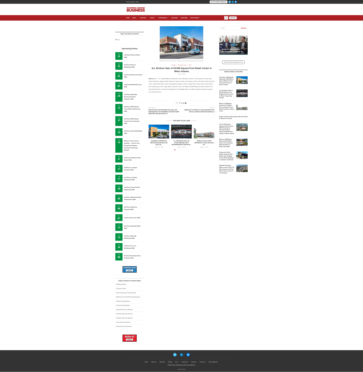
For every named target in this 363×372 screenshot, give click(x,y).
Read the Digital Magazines (218, 2)
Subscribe (184, 18)
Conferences (162, 18)
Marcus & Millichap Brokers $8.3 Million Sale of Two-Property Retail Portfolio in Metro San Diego (226, 142)
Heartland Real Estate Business (124, 309)
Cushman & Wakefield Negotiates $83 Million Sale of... (158, 142)
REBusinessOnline (121, 284)
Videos (152, 18)
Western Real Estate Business (124, 326)
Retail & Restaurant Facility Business (126, 292)
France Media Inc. (213, 362)
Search (243, 28)
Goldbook (174, 18)
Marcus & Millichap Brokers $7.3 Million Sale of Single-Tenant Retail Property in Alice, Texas (226, 107)
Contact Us (202, 362)
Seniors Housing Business (123, 305)
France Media (194, 18)
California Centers (121, 288)
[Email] (236, 2)
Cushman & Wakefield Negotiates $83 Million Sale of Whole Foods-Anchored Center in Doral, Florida (226, 80)
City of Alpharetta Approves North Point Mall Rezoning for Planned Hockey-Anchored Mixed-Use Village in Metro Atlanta (226, 128)
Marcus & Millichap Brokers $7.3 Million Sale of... (204, 142)
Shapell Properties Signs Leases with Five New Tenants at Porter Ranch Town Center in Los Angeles (226, 169)
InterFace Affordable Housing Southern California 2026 (130, 97)
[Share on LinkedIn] (183, 103)
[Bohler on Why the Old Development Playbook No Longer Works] (233, 45)
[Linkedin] (233, 2)
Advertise (193, 362)
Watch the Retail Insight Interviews (233, 62)
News (134, 18)
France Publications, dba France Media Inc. (184, 365)
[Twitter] (229, 2)
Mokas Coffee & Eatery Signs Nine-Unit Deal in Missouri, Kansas (233, 117)
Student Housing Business (123, 301)
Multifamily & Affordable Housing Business (128, 297)
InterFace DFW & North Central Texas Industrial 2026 (131, 121)
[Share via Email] (185, 103)
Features (143, 18)
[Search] (226, 18)
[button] (151, 137)
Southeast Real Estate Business (124, 318)
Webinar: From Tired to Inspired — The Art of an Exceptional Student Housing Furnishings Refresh (132, 145)
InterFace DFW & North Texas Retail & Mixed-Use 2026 (132, 109)
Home (128, 18)
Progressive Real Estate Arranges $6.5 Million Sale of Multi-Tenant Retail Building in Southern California (226, 155)
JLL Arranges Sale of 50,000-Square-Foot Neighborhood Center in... (181, 142)
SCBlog (170, 362)
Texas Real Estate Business (123, 322)
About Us (153, 362)
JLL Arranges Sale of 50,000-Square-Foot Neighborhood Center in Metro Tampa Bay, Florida (226, 94)
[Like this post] (177, 103)
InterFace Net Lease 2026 (132, 217)
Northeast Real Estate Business (124, 313)
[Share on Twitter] (181, 103)
